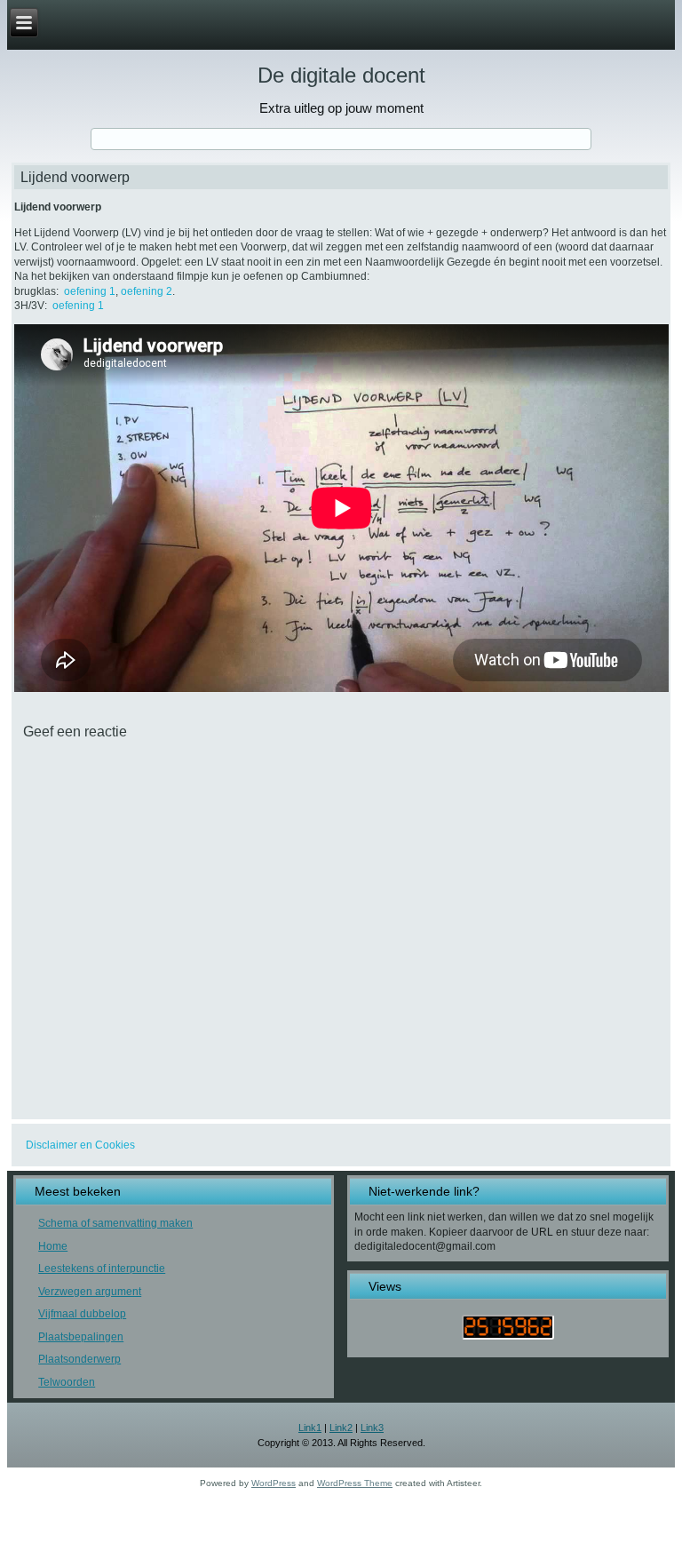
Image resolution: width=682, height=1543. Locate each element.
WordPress (273, 1483)
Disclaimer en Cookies (80, 1145)
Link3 (372, 1427)
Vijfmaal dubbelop (82, 1314)
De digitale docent (341, 75)
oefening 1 (89, 291)
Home (52, 1246)
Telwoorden (66, 1382)
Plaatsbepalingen (80, 1337)
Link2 (341, 1427)
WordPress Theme (355, 1483)
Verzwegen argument (89, 1291)
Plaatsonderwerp (79, 1359)
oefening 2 (146, 291)
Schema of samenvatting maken (115, 1223)
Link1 (309, 1427)
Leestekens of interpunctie (101, 1268)
